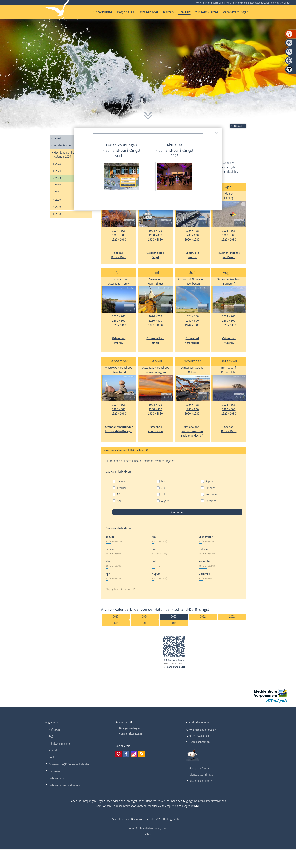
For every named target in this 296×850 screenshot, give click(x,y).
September (211, 481)
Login (52, 757)
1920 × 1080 (119, 239)
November (211, 494)
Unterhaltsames (62, 145)
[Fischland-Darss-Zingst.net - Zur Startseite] (57, 10)
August (165, 501)
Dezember (211, 501)
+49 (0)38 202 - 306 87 (202, 730)
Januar (121, 481)
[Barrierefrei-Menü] (289, 69)
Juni (163, 488)
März (119, 494)
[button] (118, 754)
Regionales (125, 11)
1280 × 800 (118, 235)
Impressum (55, 771)
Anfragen (54, 730)
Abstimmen (177, 512)
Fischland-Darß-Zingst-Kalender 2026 (68, 155)
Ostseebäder (148, 11)
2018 (58, 214)
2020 (58, 199)
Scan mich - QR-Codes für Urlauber (69, 764)
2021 (58, 192)
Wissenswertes (206, 11)
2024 (58, 171)
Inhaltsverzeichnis (59, 743)
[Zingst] (228, 214)
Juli (163, 494)
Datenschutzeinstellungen (64, 785)
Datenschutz (56, 778)
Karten (168, 11)
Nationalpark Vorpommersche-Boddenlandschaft (192, 431)
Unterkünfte (102, 11)
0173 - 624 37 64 (199, 736)
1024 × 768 (118, 231)
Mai (163, 481)
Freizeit (184, 11)
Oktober (210, 488)
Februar (121, 488)
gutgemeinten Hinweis (200, 801)
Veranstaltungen (236, 11)
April (119, 501)
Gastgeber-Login (129, 728)
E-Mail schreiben (199, 742)
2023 (58, 178)
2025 (58, 164)
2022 (58, 185)
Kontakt (54, 750)
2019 (58, 207)
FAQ (51, 736)
